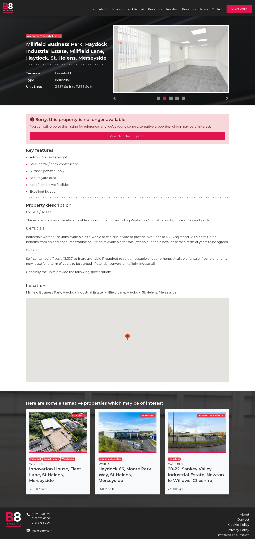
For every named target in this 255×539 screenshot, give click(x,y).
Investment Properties (181, 9)
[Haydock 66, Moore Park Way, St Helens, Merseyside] (127, 451)
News (204, 9)
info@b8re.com (42, 530)
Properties (155, 9)
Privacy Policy (238, 530)
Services (117, 9)
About (103, 9)
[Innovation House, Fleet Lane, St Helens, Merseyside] (58, 451)
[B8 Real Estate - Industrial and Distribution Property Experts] (8, 8)
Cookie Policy (238, 525)
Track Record (135, 9)
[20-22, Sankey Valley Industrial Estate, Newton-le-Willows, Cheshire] (197, 451)
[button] (114, 99)
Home (90, 9)
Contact (217, 9)
